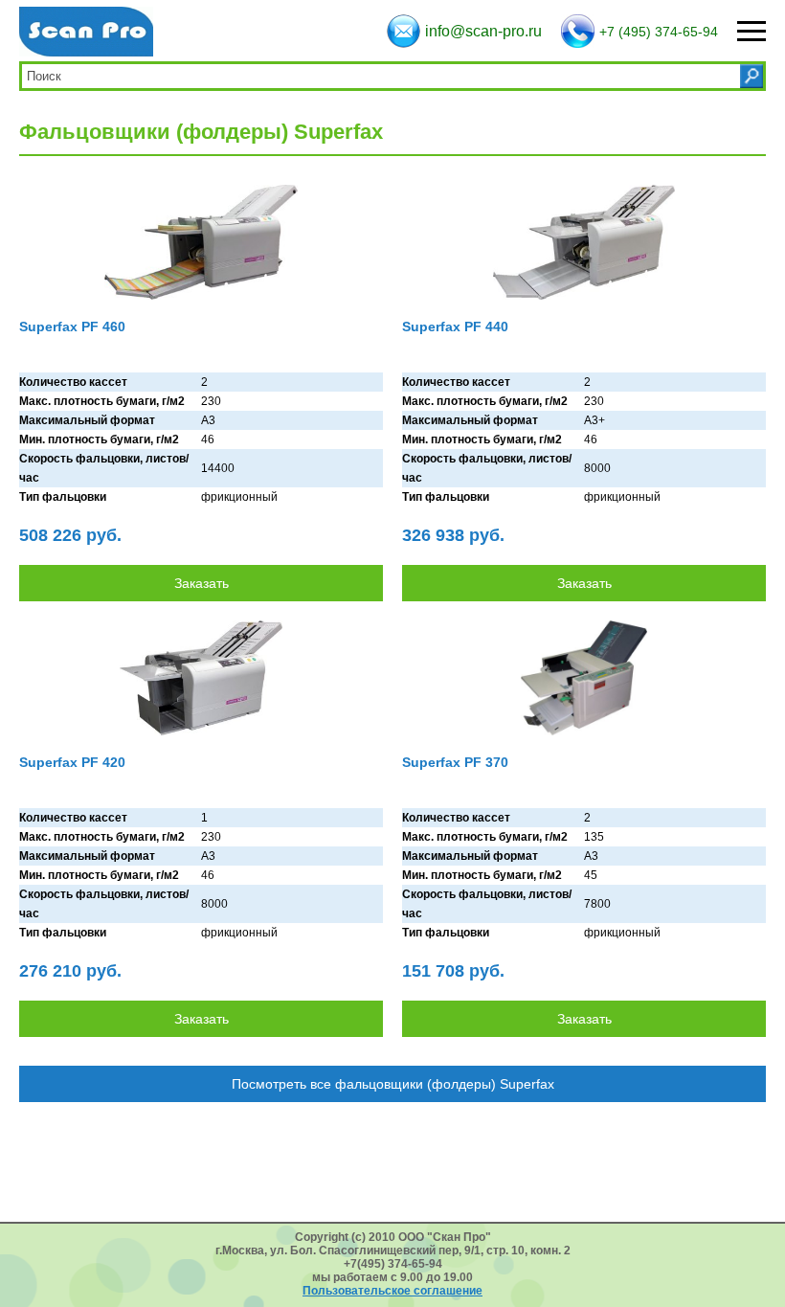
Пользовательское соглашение (392, 1290)
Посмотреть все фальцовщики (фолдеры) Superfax (393, 1084)
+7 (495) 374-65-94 (658, 31)
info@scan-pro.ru (483, 31)
